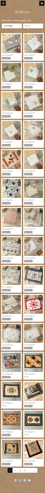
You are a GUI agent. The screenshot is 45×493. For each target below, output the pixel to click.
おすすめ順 (8, 26)
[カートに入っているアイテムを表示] (41, 3)
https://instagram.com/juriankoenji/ (25, 480)
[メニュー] (3, 3)
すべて (27, 26)
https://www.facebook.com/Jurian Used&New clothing (15, 480)
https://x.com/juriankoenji (20, 480)
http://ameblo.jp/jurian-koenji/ (29, 480)
